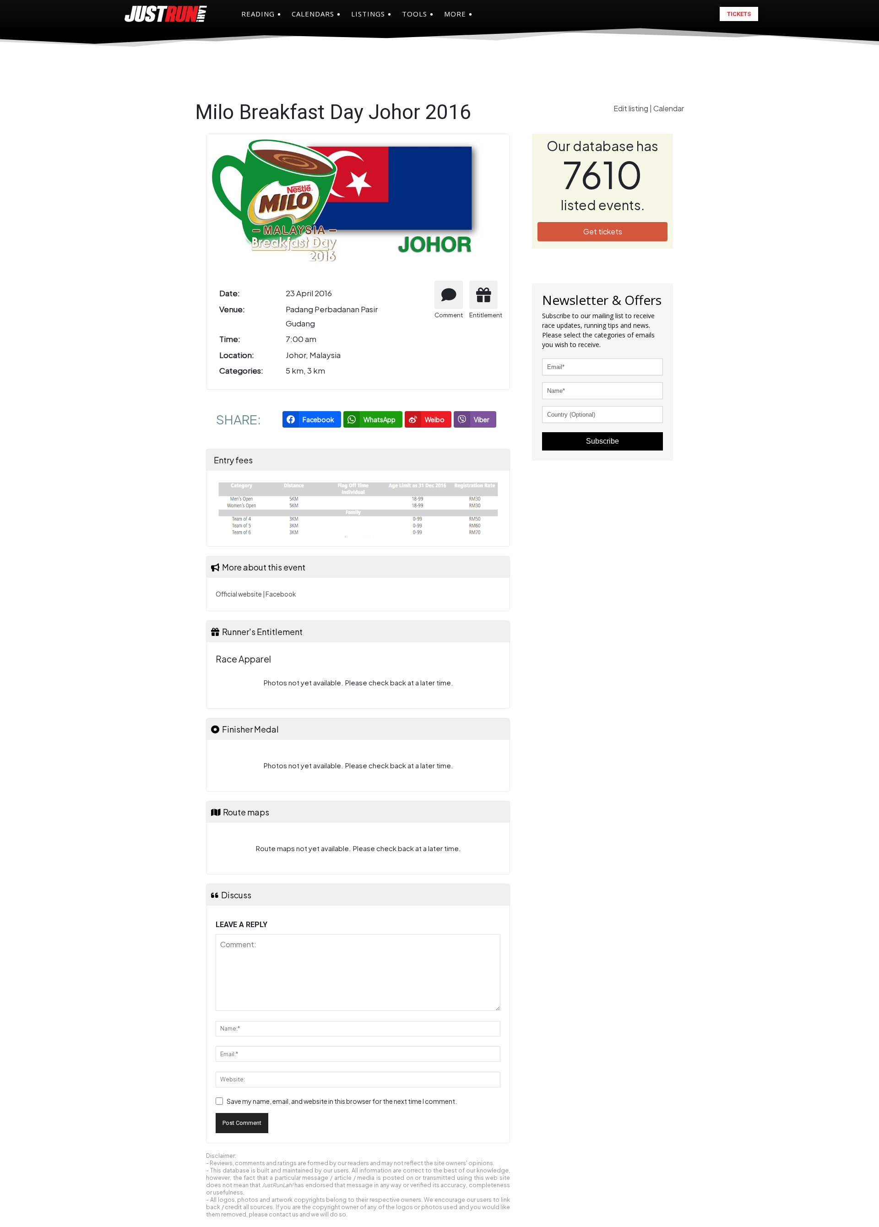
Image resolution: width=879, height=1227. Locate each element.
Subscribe (602, 441)
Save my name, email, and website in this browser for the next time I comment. (342, 1101)
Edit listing (631, 108)
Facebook (281, 594)
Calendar (668, 108)
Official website (239, 594)
